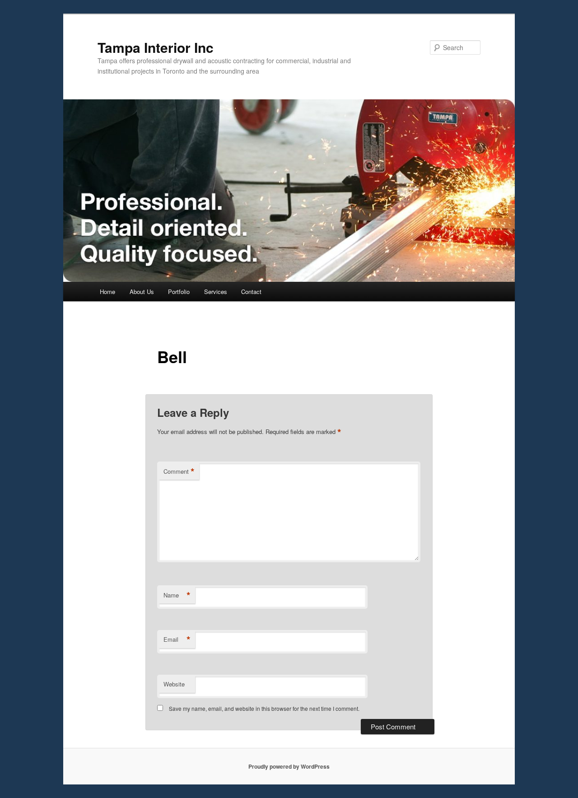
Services (215, 291)
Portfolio (179, 291)
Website (174, 684)
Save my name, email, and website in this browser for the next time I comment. (264, 708)
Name (177, 595)
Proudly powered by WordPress (289, 766)
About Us (142, 291)
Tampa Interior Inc (156, 47)
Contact (251, 291)
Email (177, 639)
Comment (179, 471)
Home (107, 291)
